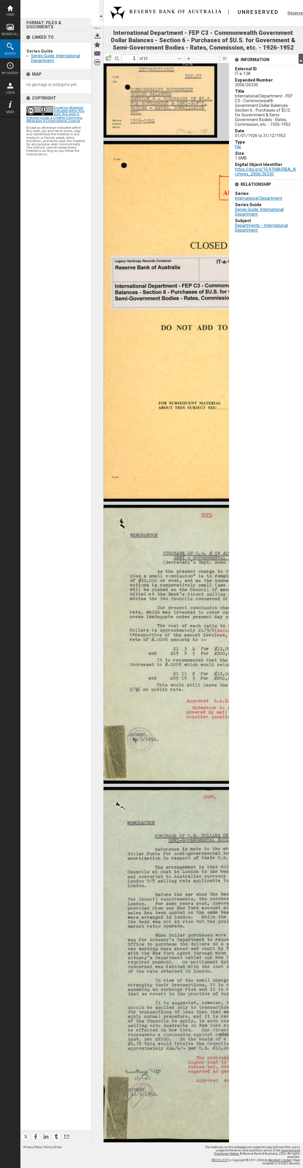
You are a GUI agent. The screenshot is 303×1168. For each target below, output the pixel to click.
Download (97, 35)
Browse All (10, 34)
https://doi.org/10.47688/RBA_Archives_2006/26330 (265, 171)
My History (10, 73)
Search (10, 53)
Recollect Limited (279, 1160)
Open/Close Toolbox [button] (101, 11)
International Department (258, 198)
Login (10, 92)
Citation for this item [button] (97, 62)
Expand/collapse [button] (301, 59)
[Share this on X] (25, 1133)
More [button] (10, 112)
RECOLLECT (220, 1160)
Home (10, 14)
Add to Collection (97, 44)
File (238, 146)
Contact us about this (97, 53)
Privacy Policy (32, 1147)
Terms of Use (53, 1147)
